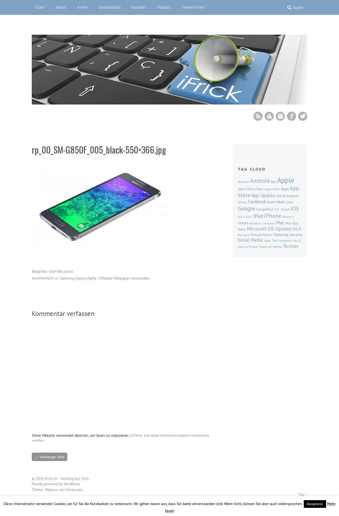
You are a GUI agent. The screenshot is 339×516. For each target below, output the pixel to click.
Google (246, 208)
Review (267, 235)
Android (260, 180)
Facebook (291, 116)
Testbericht (285, 240)
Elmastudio (74, 489)
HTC (277, 209)
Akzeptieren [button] (315, 504)
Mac (280, 222)
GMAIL (290, 202)
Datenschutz (110, 7)
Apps (285, 188)
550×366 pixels (61, 271)
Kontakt (139, 7)
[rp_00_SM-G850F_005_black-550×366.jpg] (100, 251)
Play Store (244, 235)
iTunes (243, 222)
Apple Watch (272, 189)
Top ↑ (302, 494)
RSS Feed (258, 116)
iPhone (272, 215)
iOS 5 (241, 217)
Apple (285, 180)
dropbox (292, 196)
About (60, 7)
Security (295, 234)
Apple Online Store (251, 189)
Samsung (280, 234)
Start (40, 7)
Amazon (243, 181)
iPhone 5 (288, 217)
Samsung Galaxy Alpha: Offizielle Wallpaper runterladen (104, 278)
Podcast (164, 7)
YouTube (269, 116)
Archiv (82, 7)
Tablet (267, 240)
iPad (258, 215)
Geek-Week (276, 202)
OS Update (279, 229)
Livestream (268, 223)
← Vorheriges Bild (49, 456)
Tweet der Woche (270, 247)
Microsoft (257, 229)
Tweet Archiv (192, 7)
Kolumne (255, 223)
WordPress (72, 484)
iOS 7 (249, 217)
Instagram (280, 116)
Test (274, 240)
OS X (296, 229)
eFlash (242, 202)
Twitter (302, 116)
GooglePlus (264, 209)
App (273, 182)
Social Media (250, 240)
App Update (263, 195)
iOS (295, 208)
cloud (280, 195)
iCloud (285, 209)
